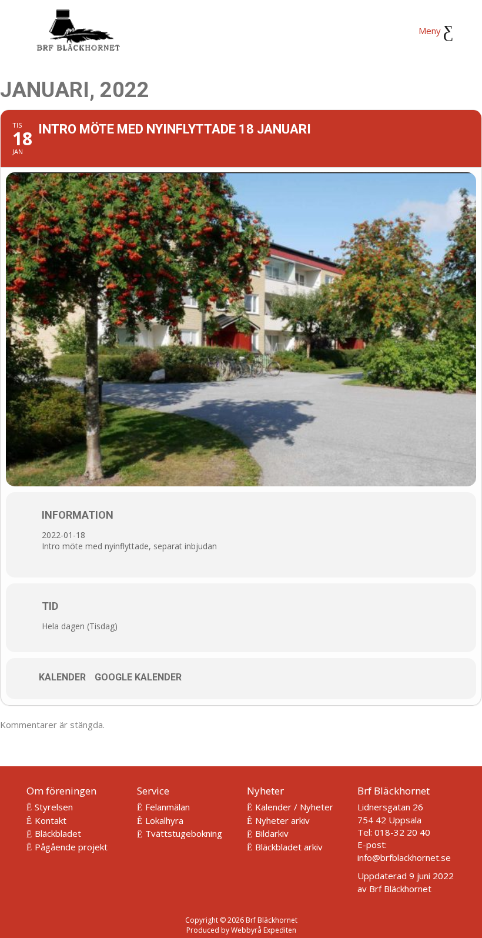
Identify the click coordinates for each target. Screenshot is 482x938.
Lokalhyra (164, 820)
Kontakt (50, 820)
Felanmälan (167, 807)
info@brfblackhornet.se (404, 857)
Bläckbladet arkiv (289, 847)
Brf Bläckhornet (400, 888)
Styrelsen (54, 807)
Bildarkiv (272, 833)
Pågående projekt (71, 847)
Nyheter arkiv (282, 820)
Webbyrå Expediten (263, 930)
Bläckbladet (58, 833)
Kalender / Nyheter (294, 807)
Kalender (62, 677)
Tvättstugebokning (183, 833)
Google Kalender (138, 677)
